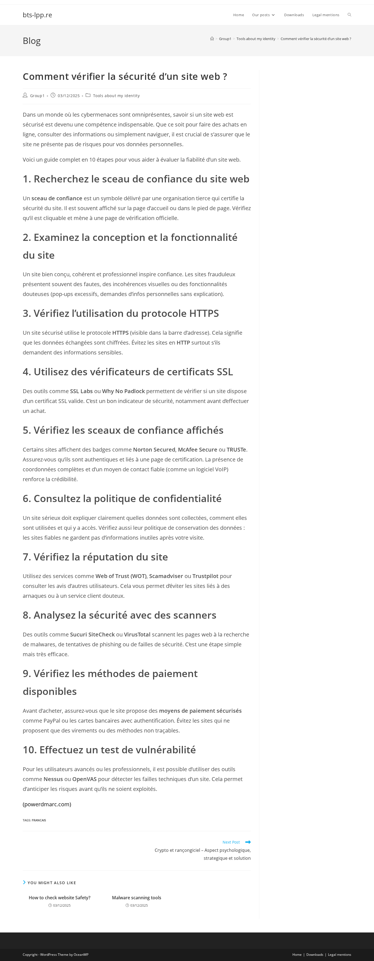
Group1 (37, 95)
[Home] (212, 38)
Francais (39, 820)
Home (297, 954)
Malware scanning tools (136, 898)
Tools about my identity (116, 95)
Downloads (314, 954)
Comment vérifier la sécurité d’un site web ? (316, 38)
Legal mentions (339, 954)
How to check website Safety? (59, 898)
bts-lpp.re (37, 14)
